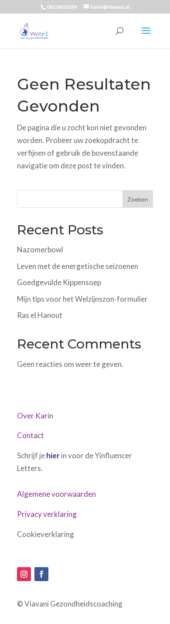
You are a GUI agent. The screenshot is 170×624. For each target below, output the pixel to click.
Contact (30, 435)
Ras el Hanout (39, 315)
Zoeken (137, 199)
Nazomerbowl (40, 249)
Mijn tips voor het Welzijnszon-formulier (82, 298)
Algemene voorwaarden (56, 494)
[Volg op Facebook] (41, 574)
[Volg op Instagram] (24, 574)
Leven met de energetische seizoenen (77, 266)
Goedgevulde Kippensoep (59, 282)
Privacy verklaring (47, 514)
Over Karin (35, 415)
